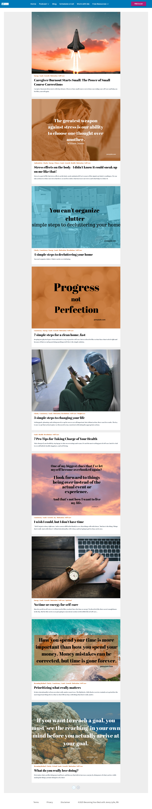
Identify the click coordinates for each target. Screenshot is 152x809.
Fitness (57, 163)
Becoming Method (40, 683)
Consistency (44, 250)
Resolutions (71, 250)
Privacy (50, 802)
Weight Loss (81, 413)
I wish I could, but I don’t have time (59, 522)
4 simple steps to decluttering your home (63, 254)
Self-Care (61, 76)
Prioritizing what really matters (57, 687)
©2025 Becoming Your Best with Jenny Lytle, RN (98, 802)
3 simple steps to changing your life (59, 418)
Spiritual (69, 600)
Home (33, 4)
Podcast (43, 4)
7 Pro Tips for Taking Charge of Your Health (65, 439)
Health (73, 163)
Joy (55, 517)
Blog (54, 4)
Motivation (53, 76)
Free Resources (99, 4)
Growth (46, 76)
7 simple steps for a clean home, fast (60, 335)
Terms (36, 802)
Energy (36, 76)
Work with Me (83, 4)
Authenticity (38, 163)
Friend (54, 766)
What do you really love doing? (56, 770)
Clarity (45, 163)
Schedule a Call (66, 4)
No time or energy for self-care (56, 604)
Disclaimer (65, 802)
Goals (41, 76)
